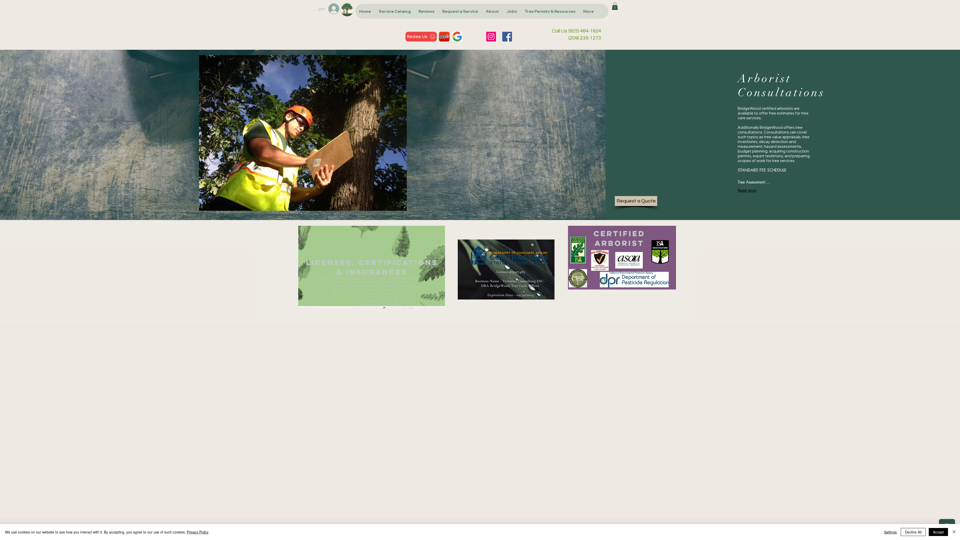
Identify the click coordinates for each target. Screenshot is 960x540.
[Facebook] (507, 37)
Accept (938, 532)
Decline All (913, 532)
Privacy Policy (197, 532)
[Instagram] (491, 37)
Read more (747, 190)
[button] (394, 11)
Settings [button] (890, 532)
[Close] (954, 532)
